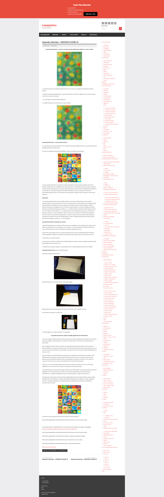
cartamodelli (106, 62)
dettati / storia (107, 275)
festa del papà (106, 99)
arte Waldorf (106, 238)
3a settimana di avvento (109, 111)
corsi (42, 487)
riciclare (105, 440)
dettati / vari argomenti (109, 279)
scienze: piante (106, 387)
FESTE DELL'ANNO (106, 85)
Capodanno (106, 88)
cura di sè (106, 225)
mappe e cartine (107, 146)
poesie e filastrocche (108, 287)
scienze (105, 80)
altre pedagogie (107, 368)
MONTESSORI (55, 34)
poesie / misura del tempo (110, 307)
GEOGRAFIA (105, 134)
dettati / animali (108, 262)
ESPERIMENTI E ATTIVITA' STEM (110, 175)
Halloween (105, 103)
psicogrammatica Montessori (111, 194)
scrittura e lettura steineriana (110, 249)
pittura (105, 52)
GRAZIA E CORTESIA (108, 187)
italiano (105, 71)
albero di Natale (108, 115)
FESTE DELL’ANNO (74, 34)
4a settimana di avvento (109, 113)
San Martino (106, 129)
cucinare (106, 221)
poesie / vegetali (108, 316)
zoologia (106, 172)
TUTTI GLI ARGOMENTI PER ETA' (109, 447)
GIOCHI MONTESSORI (108, 179)
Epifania (105, 94)
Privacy (43, 478)
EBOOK (104, 82)
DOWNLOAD (105, 57)
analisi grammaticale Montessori (113, 199)
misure (105, 338)
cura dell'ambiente (108, 223)
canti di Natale (107, 118)
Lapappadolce (49, 25)
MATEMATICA (105, 323)
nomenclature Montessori (109, 78)
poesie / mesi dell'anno (109, 305)
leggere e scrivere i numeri (109, 337)
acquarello (45, 450)
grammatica (106, 286)
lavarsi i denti (107, 232)
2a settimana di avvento (109, 109)
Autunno (105, 392)
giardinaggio (107, 230)
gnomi (104, 421)
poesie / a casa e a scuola (110, 291)
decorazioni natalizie (109, 120)
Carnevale (105, 90)
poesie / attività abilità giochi (111, 294)
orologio (105, 342)
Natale (104, 105)
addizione (105, 326)
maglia (104, 426)
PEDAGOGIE (105, 365)
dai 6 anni (105, 454)
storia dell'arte (106, 54)
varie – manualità (107, 445)
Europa (105, 139)
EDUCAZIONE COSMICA (108, 174)
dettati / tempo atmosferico (110, 277)
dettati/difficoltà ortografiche (111, 282)
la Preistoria (106, 404)
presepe (106, 125)
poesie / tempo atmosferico (110, 314)
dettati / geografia (108, 268)
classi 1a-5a (107, 466)
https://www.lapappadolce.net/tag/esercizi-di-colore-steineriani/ (60, 429)
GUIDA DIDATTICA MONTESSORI (109, 158)
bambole (105, 410)
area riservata (44, 485)
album (42, 489)
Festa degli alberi (107, 96)
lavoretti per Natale (108, 122)
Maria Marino (54, 45)
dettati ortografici (107, 259)
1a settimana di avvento (109, 108)
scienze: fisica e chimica (108, 385)
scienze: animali (107, 380)
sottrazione (106, 345)
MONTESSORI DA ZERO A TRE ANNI (111, 213)
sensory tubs (107, 186)
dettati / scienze (108, 273)
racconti (105, 317)
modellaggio (106, 48)
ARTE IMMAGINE (53, 450)
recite (104, 319)
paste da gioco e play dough (110, 431)
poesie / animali (108, 292)
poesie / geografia (108, 299)
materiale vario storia (108, 406)
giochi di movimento (108, 155)
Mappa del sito (44, 494)
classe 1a (106, 457)
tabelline (105, 347)
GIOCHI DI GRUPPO (106, 152)
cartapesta (106, 417)
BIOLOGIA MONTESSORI (109, 165)
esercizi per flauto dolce (108, 361)
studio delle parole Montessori (111, 202)
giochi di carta (106, 67)
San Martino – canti (107, 131)
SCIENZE (104, 375)
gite (104, 143)
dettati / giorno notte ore (110, 270)
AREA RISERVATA (93, 34)
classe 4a (106, 462)
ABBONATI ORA (90, 14)
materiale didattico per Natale (111, 124)
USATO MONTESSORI (45, 34)
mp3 (104, 76)
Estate (104, 394)
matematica (106, 73)
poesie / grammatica (109, 301)
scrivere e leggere (107, 321)
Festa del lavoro (107, 97)
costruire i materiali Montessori (110, 419)
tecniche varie (106, 55)
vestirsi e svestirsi (108, 234)
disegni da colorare (107, 64)
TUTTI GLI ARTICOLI (62, 450)
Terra (104, 148)
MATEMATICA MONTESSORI (110, 204)
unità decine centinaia (108, 349)
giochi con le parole (107, 284)
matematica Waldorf (108, 247)
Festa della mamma (107, 101)
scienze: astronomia (107, 382)
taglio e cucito (106, 442)
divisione (105, 329)
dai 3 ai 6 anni (106, 452)
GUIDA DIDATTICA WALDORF (109, 235)
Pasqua (105, 127)
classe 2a (106, 458)
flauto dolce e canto (107, 363)
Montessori (106, 371)
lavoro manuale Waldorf (108, 246)
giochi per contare (107, 335)
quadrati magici (106, 344)
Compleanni (106, 92)
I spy (105, 182)
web (103, 471)
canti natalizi (106, 354)
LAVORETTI (105, 253)
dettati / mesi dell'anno (109, 271)
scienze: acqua (106, 378)
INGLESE (104, 251)
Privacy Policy (45, 481)
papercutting (106, 433)
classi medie (107, 467)
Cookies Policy (45, 482)
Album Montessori (107, 60)
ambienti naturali (107, 137)
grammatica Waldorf (108, 244)
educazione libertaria (108, 370)
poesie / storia (107, 312)
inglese (105, 69)
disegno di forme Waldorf (109, 240)
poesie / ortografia (108, 308)
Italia (104, 145)
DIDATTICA (83, 34)
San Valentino (106, 133)
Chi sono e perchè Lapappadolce (48, 492)
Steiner (105, 373)
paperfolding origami (108, 434)
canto (104, 358)
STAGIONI (104, 389)
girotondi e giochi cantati (109, 157)
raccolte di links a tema (108, 438)
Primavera (105, 397)
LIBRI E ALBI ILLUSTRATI (107, 255)
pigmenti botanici (107, 50)
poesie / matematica (109, 303)
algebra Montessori (108, 207)
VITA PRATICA (106, 218)
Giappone (105, 141)
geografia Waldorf (107, 242)
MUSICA (104, 351)
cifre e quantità (106, 328)
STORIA (105, 214)
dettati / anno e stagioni (109, 264)
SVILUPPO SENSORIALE (108, 216)
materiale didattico (107, 75)
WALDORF (64, 34)
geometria (105, 333)
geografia (105, 66)
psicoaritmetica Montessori (110, 209)
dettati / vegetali (108, 280)
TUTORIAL (104, 407)
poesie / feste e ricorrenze (110, 296)
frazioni (105, 331)
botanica (106, 168)
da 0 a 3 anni (106, 450)
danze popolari (106, 359)
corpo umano (107, 170)
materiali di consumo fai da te (110, 428)
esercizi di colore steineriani (50, 446)
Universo (105, 150)
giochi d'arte (106, 47)
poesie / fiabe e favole (109, 298)
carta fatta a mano (108, 415)
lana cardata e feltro (108, 422)
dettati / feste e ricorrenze (110, 266)
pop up (105, 436)
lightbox (106, 184)
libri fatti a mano (107, 424)
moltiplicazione (106, 340)
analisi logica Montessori (111, 201)
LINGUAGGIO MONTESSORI (109, 189)
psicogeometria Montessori (110, 211)
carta (104, 412)
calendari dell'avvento (109, 117)
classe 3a (106, 460)
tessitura (105, 443)
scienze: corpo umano (108, 383)
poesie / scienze (108, 310)
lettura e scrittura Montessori (111, 192)
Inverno (105, 395)
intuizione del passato (108, 402)
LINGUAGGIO (105, 256)
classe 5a (106, 464)
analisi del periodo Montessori (112, 197)
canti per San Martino (108, 356)
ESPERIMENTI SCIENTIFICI (108, 84)
